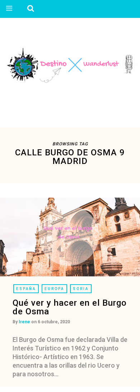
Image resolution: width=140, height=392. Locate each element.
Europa (54, 289)
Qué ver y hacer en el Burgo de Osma (70, 307)
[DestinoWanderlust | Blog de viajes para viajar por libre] (70, 64)
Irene (24, 321)
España (26, 289)
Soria (81, 289)
